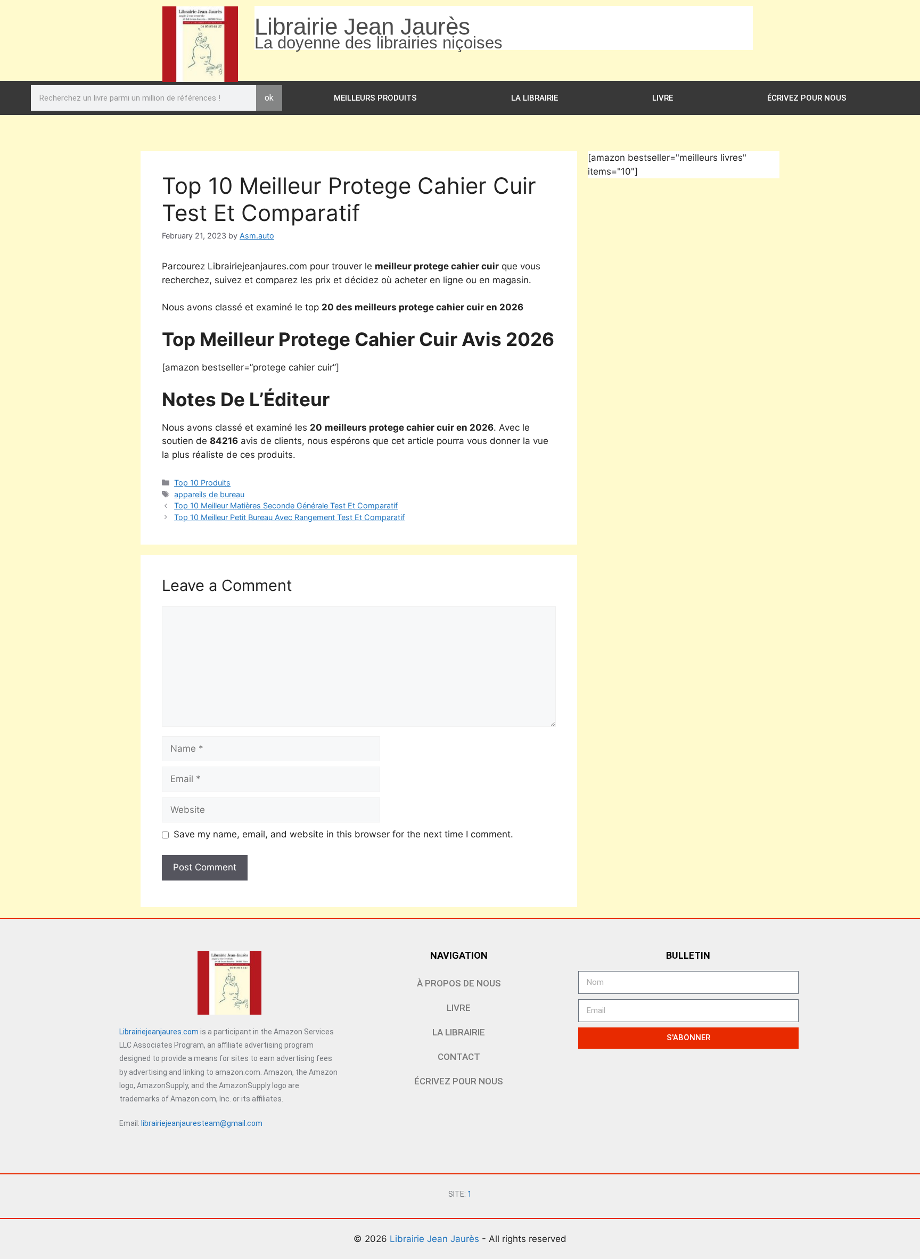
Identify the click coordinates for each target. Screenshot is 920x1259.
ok (269, 98)
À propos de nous (459, 983)
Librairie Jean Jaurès (436, 1238)
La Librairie (534, 98)
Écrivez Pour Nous (807, 98)
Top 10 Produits (202, 482)
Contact (459, 1056)
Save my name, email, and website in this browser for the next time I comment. (343, 834)
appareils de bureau (209, 494)
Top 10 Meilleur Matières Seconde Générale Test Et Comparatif (286, 505)
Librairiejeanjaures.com (159, 1031)
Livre (662, 98)
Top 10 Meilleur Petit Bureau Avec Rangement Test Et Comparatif (289, 517)
